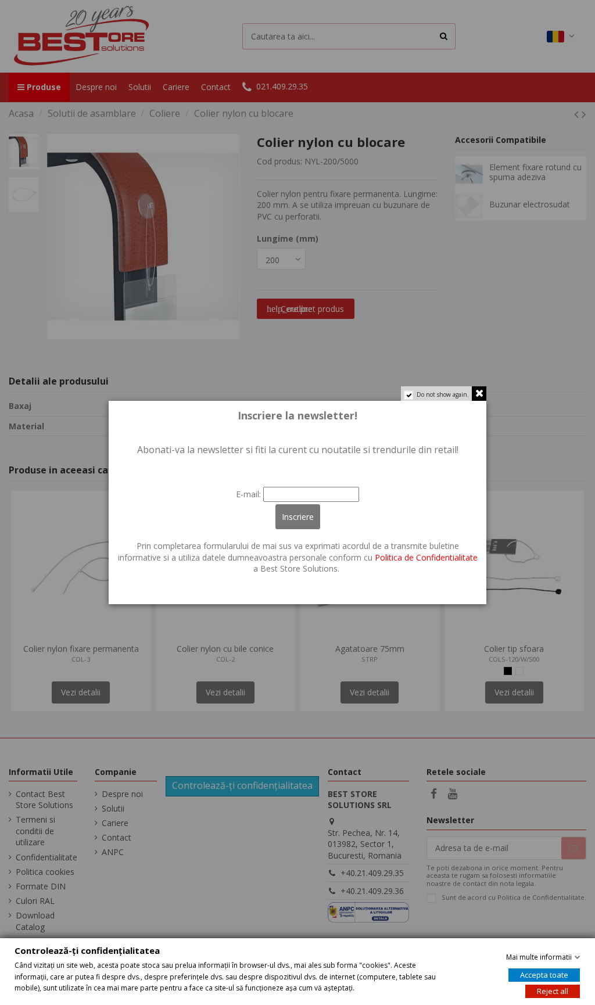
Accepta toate (544, 975)
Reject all (552, 991)
